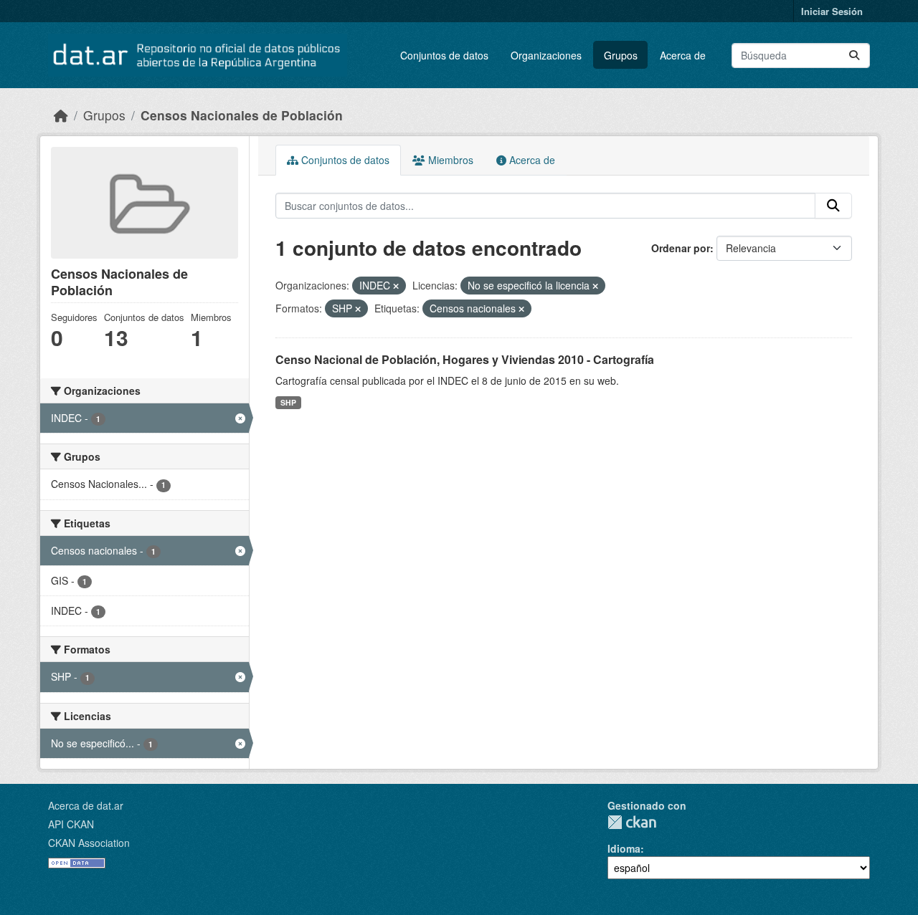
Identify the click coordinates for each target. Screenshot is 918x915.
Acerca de (683, 55)
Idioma (623, 848)
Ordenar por (680, 248)
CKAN (631, 822)
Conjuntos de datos (444, 55)
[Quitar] (396, 286)
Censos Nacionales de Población (242, 115)
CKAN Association (89, 842)
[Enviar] (854, 55)
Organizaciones (546, 55)
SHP (288, 402)
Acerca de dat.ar (85, 805)
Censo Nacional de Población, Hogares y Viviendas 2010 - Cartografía (464, 359)
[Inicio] (61, 115)
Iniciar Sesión (832, 11)
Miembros (449, 160)
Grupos (621, 55)
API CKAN (71, 824)
